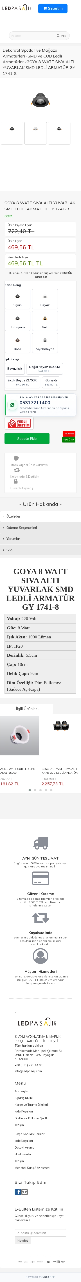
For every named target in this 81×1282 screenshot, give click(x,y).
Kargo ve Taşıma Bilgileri (31, 1104)
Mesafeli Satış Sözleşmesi (32, 1168)
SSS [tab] (9, 550)
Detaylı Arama (24, 1147)
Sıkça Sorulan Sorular (30, 1134)
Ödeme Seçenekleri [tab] (21, 527)
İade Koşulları (24, 1111)
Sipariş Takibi (24, 1098)
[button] (29, 790)
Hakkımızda (23, 1154)
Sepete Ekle (27, 438)
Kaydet (23, 1240)
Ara (63, 36)
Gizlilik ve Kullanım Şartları (32, 1118)
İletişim (19, 1125)
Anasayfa (21, 1091)
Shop (49, 1276)
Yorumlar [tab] (13, 539)
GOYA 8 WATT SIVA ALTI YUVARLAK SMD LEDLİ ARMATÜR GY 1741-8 (39, 67)
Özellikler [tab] (13, 516)
